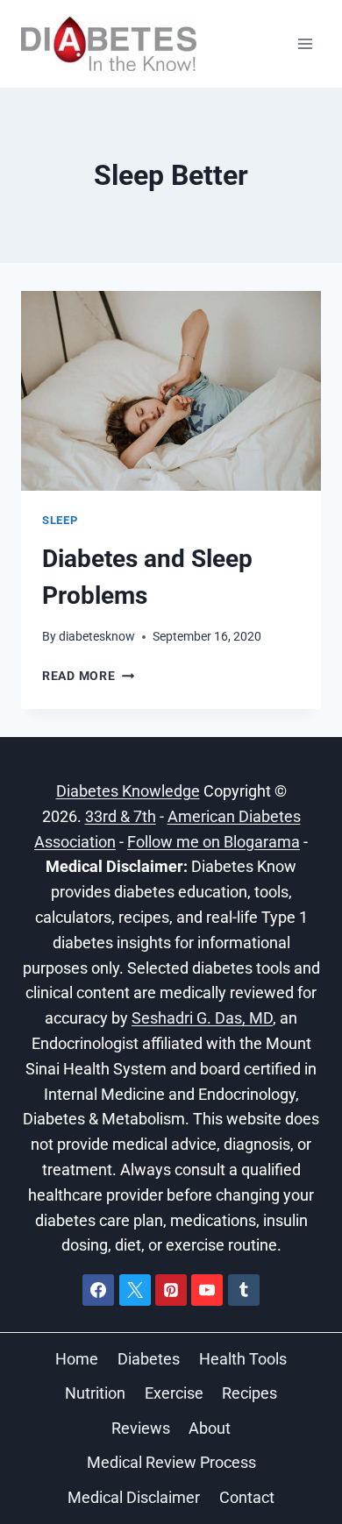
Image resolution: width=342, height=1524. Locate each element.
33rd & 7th (120, 816)
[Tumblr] (244, 1290)
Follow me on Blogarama (213, 842)
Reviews (140, 1428)
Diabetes (149, 1359)
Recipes (249, 1393)
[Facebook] (98, 1290)
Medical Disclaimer (134, 1497)
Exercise (174, 1393)
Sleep (59, 520)
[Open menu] (305, 43)
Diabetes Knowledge (128, 791)
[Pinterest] (171, 1290)
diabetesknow (97, 636)
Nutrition (95, 1393)
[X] (135, 1290)
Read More (88, 676)
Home (76, 1359)
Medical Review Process (171, 1462)
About (210, 1428)
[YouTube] (207, 1290)
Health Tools (243, 1359)
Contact (246, 1497)
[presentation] (171, 391)
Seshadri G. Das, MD (202, 1018)
